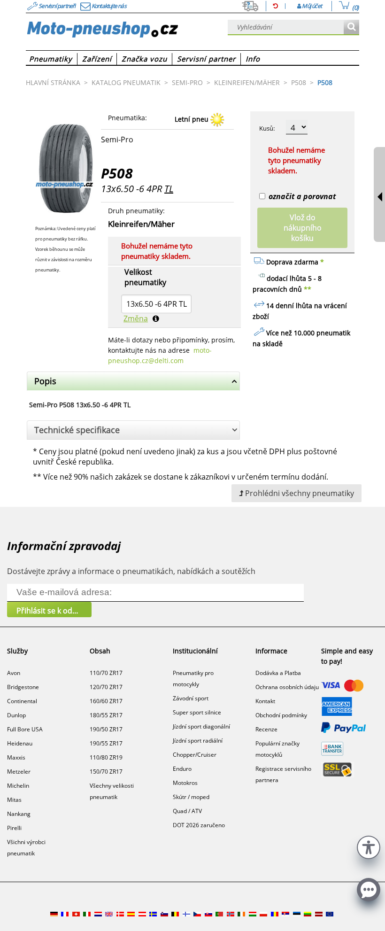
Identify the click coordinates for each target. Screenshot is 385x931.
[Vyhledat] (351, 27)
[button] (368, 846)
